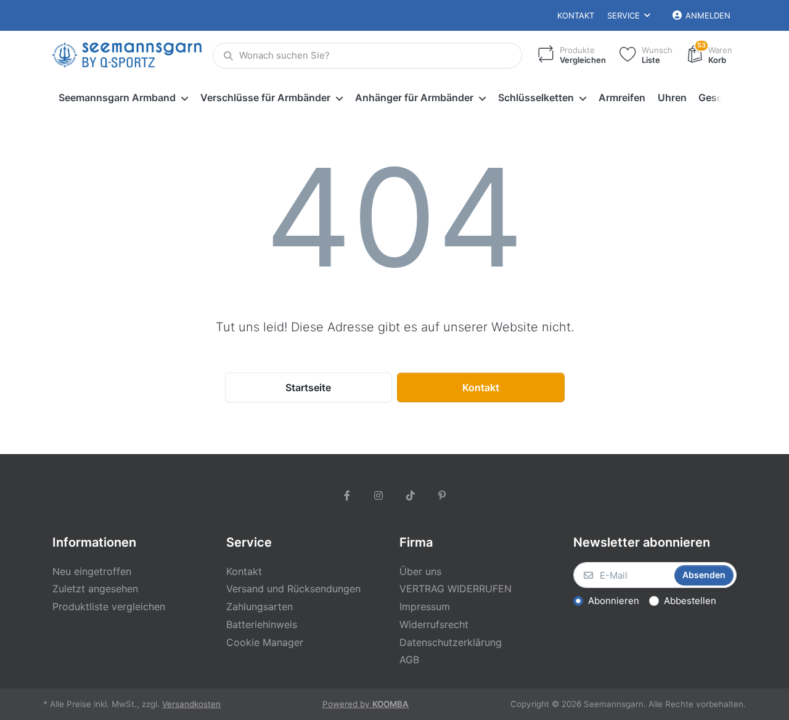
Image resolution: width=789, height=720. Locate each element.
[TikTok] (410, 495)
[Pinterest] (442, 495)
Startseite (308, 387)
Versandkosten (191, 704)
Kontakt (575, 15)
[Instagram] (378, 495)
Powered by (365, 704)
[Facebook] (347, 495)
